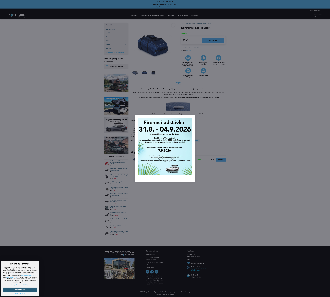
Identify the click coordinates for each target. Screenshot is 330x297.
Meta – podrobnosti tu (12, 277)
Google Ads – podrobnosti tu (28, 275)
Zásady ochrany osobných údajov (20, 285)
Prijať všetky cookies (19, 289)
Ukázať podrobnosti (20, 293)
